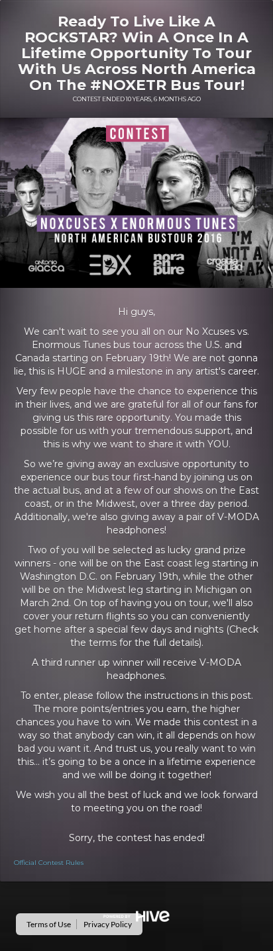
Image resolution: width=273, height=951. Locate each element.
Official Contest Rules (48, 862)
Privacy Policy (107, 924)
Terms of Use (49, 924)
